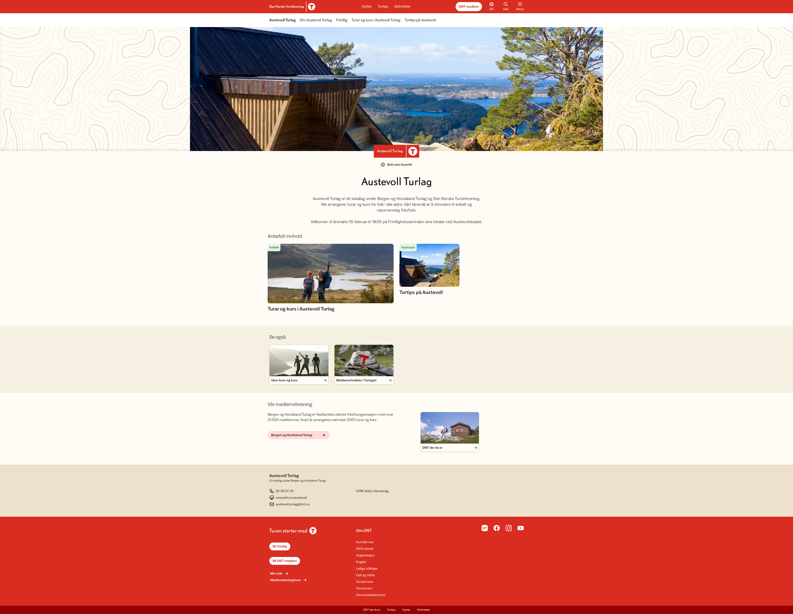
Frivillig (341, 20)
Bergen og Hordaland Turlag (291, 435)
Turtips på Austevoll (420, 20)
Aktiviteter (402, 6)
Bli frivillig (280, 546)
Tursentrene (364, 582)
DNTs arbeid (364, 549)
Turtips (383, 6)
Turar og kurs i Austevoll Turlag (375, 20)
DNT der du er (371, 610)
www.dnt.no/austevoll (291, 498)
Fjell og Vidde (365, 575)
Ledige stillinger (367, 568)
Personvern (364, 588)
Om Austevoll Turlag (316, 20)
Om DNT (364, 530)
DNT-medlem (469, 7)
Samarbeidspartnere (370, 595)
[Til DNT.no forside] (292, 6)
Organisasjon (365, 555)
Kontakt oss (364, 542)
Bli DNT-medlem (285, 561)
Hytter (367, 6)
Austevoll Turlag (282, 20)
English (361, 562)
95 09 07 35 (284, 491)
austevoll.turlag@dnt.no (293, 504)
